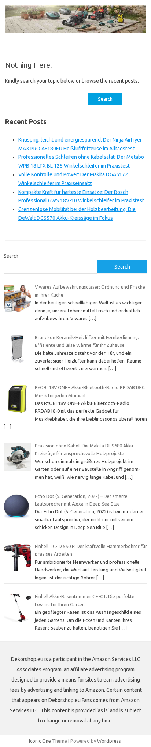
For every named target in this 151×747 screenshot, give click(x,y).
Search (11, 255)
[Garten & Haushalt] (75, 31)
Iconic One (40, 740)
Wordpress (109, 740)
